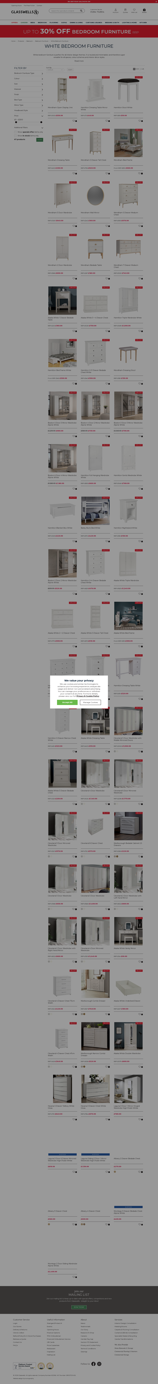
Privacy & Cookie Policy (88, 696)
